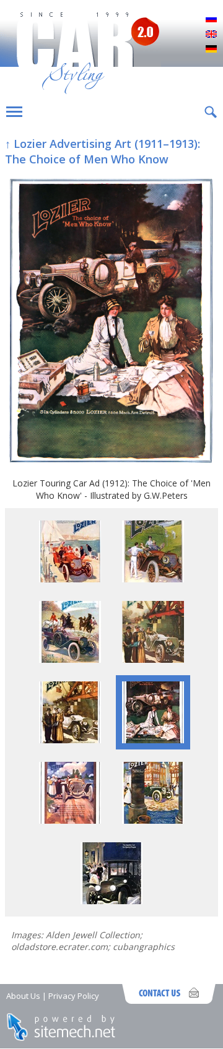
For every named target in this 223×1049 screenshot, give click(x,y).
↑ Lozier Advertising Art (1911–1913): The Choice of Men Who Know (102, 151)
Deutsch (211, 49)
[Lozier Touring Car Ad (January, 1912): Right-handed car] (153, 659)
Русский (211, 19)
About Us (23, 995)
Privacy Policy (73, 995)
